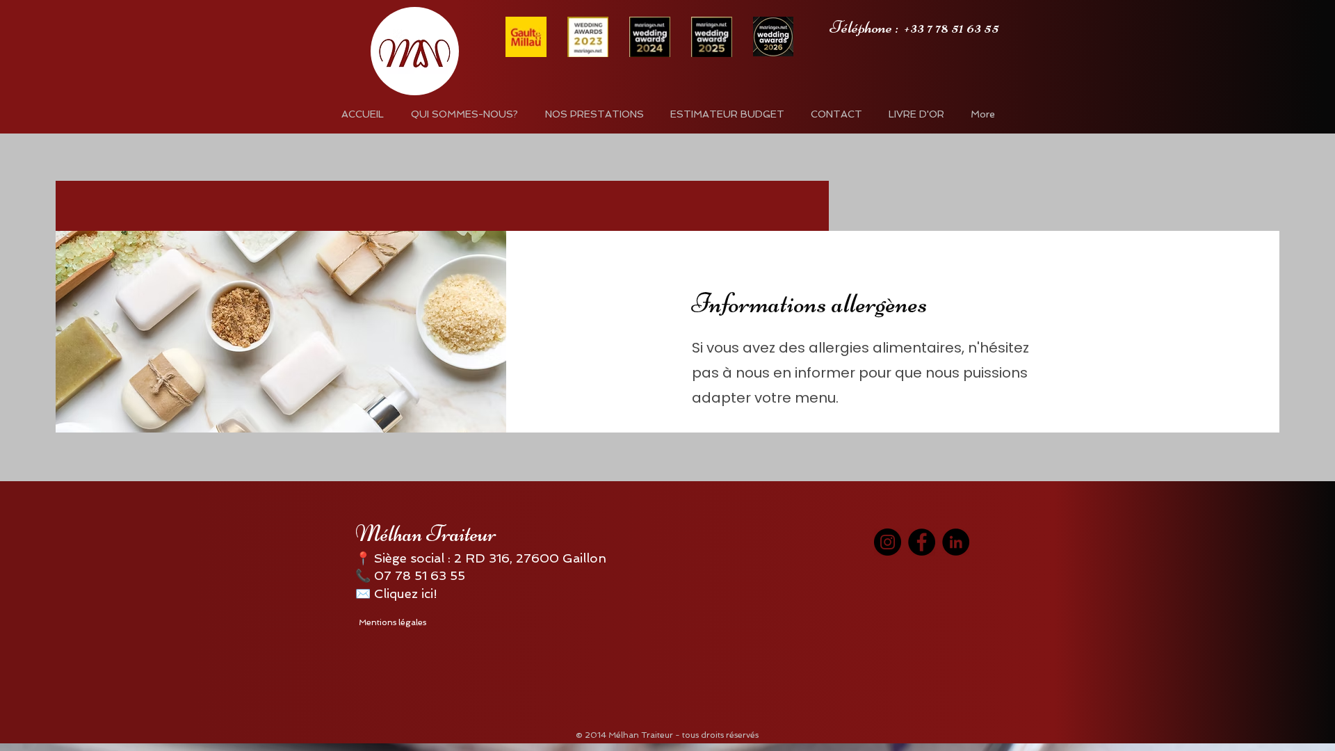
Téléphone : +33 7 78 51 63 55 (914, 27)
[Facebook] (921, 542)
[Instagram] (887, 542)
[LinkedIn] (955, 542)
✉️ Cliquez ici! (396, 593)
